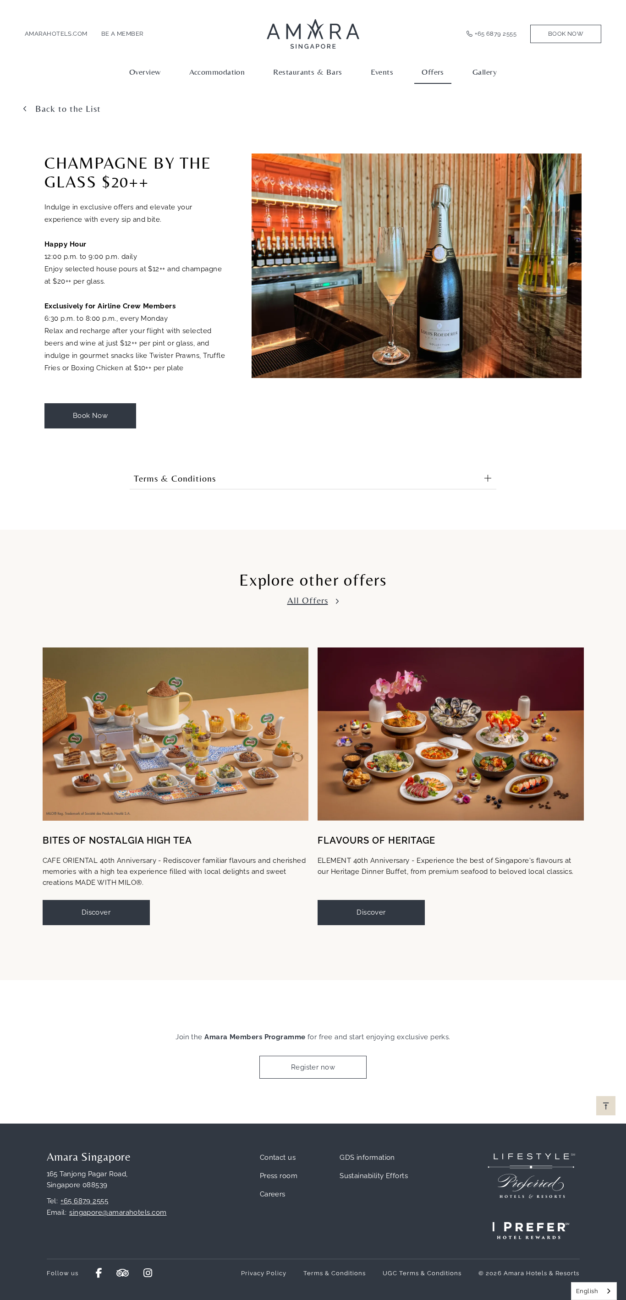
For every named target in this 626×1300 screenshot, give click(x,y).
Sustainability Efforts (374, 1176)
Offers (433, 72)
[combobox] (594, 1291)
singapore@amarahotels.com (117, 1212)
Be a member (122, 33)
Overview (145, 72)
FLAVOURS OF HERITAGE (376, 840)
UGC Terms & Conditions (422, 1273)
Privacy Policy (263, 1273)
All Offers (307, 600)
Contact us (278, 1157)
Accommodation (217, 72)
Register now (313, 1067)
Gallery (484, 72)
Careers (273, 1194)
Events (382, 72)
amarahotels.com (56, 33)
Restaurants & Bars (307, 72)
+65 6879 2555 (495, 33)
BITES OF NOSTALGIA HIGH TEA (117, 840)
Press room (279, 1176)
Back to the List (68, 108)
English (587, 1291)
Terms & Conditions (334, 1273)
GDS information (367, 1157)
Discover (96, 912)
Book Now (566, 33)
